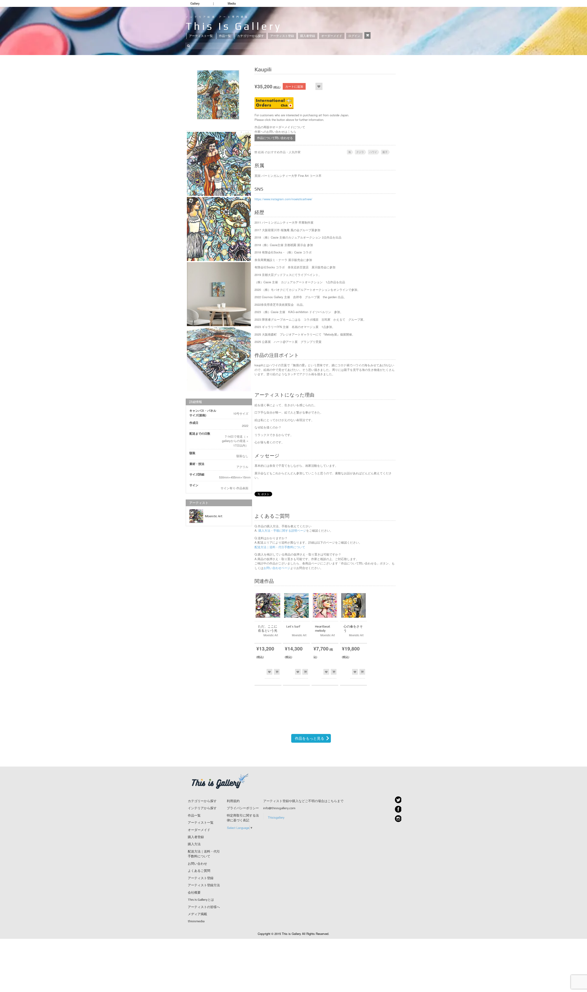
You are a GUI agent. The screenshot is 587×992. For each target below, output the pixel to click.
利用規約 (233, 801)
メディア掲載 (197, 914)
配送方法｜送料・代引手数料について (280, 547)
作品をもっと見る (309, 738)
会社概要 (194, 892)
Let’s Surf (293, 626)
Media (232, 3)
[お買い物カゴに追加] (277, 672)
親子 (385, 152)
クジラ (360, 152)
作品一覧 (225, 36)
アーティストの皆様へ (204, 907)
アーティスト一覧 (201, 36)
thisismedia (196, 921)
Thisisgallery (276, 817)
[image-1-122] (219, 229)
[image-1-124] (219, 294)
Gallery (195, 3)
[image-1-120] (219, 95)
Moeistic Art (213, 516)
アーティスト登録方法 (204, 885)
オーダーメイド (331, 36)
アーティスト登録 (282, 36)
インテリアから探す (202, 808)
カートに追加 (294, 86)
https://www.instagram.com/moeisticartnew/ (283, 199)
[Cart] (367, 35)
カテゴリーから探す (250, 36)
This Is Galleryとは (201, 899)
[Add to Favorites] (319, 86)
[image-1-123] (219, 359)
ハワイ (373, 152)
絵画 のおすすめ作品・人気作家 (279, 152)
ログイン (354, 36)
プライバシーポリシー (243, 808)
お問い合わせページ (276, 568)
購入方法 (194, 844)
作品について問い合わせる (275, 138)
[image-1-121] (219, 164)
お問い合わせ (197, 863)
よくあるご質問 (199, 871)
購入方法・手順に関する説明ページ (282, 530)
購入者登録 (307, 36)
